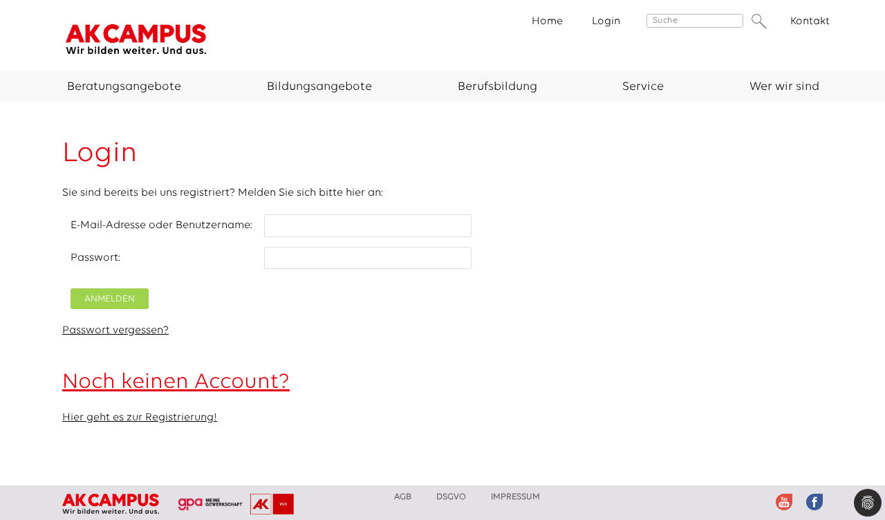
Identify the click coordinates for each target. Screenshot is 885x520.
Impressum (515, 496)
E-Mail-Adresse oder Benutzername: (161, 225)
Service (643, 87)
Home (547, 21)
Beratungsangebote (124, 87)
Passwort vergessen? (115, 330)
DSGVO (451, 496)
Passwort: (95, 257)
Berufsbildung (497, 87)
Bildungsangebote (319, 87)
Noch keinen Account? (176, 382)
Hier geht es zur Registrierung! (139, 417)
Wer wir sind (784, 87)
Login (606, 21)
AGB (402, 496)
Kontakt (810, 21)
